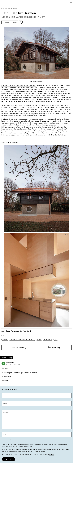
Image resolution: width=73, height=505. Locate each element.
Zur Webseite (24, 331)
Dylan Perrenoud (11, 143)
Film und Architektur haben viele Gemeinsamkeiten (18, 85)
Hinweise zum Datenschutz (23, 446)
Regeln (51, 454)
